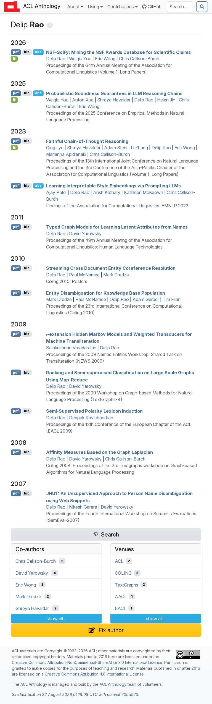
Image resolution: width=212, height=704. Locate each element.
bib (27, 52)
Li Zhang (139, 147)
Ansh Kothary (106, 192)
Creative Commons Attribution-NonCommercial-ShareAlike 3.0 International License (87, 662)
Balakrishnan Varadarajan (71, 347)
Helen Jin (166, 100)
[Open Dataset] (14, 147)
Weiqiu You (80, 58)
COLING (123, 573)
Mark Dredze (116, 275)
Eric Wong (105, 58)
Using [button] (93, 6)
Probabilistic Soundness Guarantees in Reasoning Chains (114, 93)
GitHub (154, 6)
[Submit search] (202, 6)
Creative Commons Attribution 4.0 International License (94, 674)
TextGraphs (126, 584)
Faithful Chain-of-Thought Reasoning (87, 141)
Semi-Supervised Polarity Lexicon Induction (94, 411)
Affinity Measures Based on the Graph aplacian (99, 452)
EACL (120, 608)
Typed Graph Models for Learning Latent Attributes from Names (117, 227)
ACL (119, 561)
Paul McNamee (84, 275)
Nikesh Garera (83, 507)
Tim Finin (172, 299)
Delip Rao (55, 58)
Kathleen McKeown (143, 192)
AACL (121, 596)
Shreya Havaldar (114, 100)
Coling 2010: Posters (66, 281)
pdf (16, 52)
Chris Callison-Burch (139, 58)
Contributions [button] (120, 6)
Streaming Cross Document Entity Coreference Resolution (111, 268)
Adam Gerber (145, 299)
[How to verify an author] (49, 24)
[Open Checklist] (14, 58)
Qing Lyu (54, 147)
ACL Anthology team (118, 684)
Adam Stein (115, 147)
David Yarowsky (85, 233)
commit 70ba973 (122, 694)
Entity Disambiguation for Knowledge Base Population (105, 292)
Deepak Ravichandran (91, 417)
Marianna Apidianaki (66, 154)
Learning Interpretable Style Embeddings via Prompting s (113, 186)
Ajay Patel (56, 192)
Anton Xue (83, 100)
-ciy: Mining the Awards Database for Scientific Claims (118, 52)
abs (38, 52)
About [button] (73, 6)
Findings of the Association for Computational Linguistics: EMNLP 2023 (117, 205)
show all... (56, 618)
